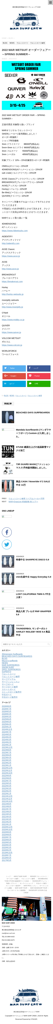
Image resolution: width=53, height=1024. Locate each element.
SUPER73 (6, 672)
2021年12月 (7, 796)
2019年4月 (6, 858)
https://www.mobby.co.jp (13, 320)
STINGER (34, 1019)
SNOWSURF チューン (39, 881)
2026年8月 (6, 706)
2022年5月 (6, 783)
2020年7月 (6, 837)
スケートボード (9, 689)
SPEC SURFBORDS (11, 669)
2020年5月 (6, 842)
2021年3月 (6, 819)
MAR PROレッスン (30, 886)
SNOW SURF (8, 667)
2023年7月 (6, 752)
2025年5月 (6, 722)
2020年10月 (7, 829)
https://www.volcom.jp (12, 345)
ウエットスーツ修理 (34, 396)
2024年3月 (6, 740)
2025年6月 (6, 719)
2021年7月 (6, 809)
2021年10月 (7, 801)
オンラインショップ (26, 883)
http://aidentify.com (10, 243)
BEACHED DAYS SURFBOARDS (33, 412)
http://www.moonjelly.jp (12, 307)
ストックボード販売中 (12, 692)
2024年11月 (7, 729)
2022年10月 (7, 773)
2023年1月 (6, 765)
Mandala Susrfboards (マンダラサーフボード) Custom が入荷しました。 (33, 433)
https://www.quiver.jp (11, 332)
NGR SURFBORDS (10, 665)
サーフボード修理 (10, 687)
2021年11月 (7, 799)
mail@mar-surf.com (8, 933)
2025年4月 (6, 724)
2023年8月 (6, 750)
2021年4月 (6, 817)
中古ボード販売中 (10, 697)
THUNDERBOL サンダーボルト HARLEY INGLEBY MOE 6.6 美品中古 (33, 631)
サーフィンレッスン (11, 682)
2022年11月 (7, 770)
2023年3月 (6, 760)
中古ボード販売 (41, 883)
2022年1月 (6, 794)
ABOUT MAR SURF (20, 876)
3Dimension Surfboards (12, 654)
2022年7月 (6, 781)
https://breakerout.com (12, 281)
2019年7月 (6, 855)
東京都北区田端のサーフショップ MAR (26, 1012)
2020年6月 (6, 840)
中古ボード (7, 695)
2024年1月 (6, 745)
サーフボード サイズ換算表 (16, 890)
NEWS (11, 396)
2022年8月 (6, 778)
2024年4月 (6, 737)
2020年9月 (6, 832)
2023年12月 (7, 747)
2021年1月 (6, 824)
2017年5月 (6, 860)
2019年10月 (7, 853)
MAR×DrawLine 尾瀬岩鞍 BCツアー (23, 502)
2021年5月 (6, 814)
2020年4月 (6, 845)
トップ (8, 876)
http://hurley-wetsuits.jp (12, 294)
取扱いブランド (11, 883)
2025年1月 (6, 727)
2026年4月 (6, 714)
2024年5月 (6, 734)
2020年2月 (6, 850)
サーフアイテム (9, 679)
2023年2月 (6, 763)
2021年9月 (6, 804)
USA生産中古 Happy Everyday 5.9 (33, 577)
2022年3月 (6, 788)
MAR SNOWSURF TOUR (38, 888)
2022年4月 (6, 786)
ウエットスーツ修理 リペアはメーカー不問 (26, 499)
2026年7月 (6, 709)
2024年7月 (6, 732)
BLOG (6, 396)
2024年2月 (6, 742)
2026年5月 (6, 711)
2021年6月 (6, 812)
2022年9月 (6, 776)
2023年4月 (6, 758)
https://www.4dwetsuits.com (15, 230)
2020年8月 (6, 835)
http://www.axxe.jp (10, 269)
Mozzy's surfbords (10, 661)
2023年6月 (6, 755)
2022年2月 (6, 791)
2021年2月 (6, 822)
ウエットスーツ (20, 396)
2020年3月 (6, 847)
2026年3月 (6, 717)
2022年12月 (7, 768)
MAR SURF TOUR (21, 888)
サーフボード (8, 684)
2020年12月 (7, 827)
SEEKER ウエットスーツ (38, 876)
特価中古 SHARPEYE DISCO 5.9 (32, 559)
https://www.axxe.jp (11, 256)
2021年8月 (6, 806)
